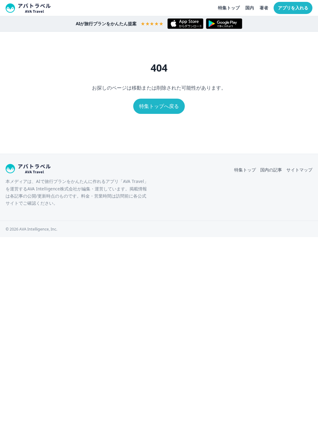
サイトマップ (299, 170)
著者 (264, 8)
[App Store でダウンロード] (185, 23)
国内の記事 (271, 170)
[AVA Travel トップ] (28, 8)
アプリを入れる (293, 8)
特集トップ (229, 8)
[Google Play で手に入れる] (224, 23)
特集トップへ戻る (159, 106)
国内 (249, 8)
